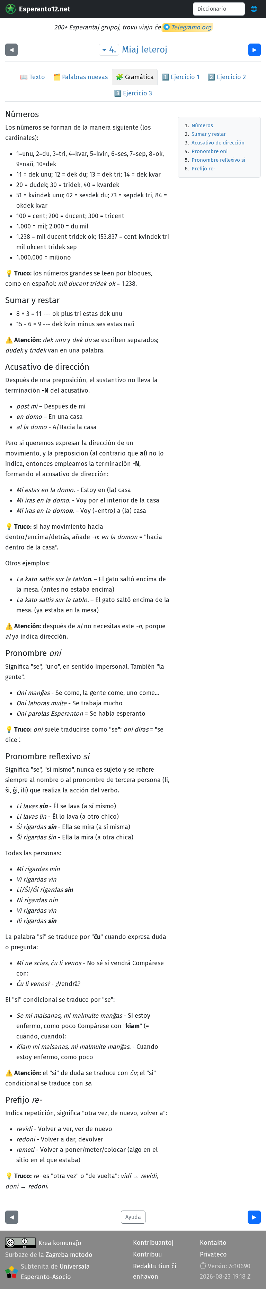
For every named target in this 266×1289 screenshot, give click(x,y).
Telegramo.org (191, 27)
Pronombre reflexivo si (218, 160)
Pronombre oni (210, 151)
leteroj (154, 49)
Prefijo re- (203, 169)
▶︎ (254, 49)
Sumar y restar (209, 134)
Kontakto (213, 1242)
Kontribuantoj (153, 1242)
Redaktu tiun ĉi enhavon (154, 1271)
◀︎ (11, 49)
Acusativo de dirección (218, 143)
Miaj (130, 49)
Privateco (213, 1254)
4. (112, 49)
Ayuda (133, 1217)
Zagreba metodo (69, 1255)
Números (202, 125)
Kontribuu (147, 1254)
